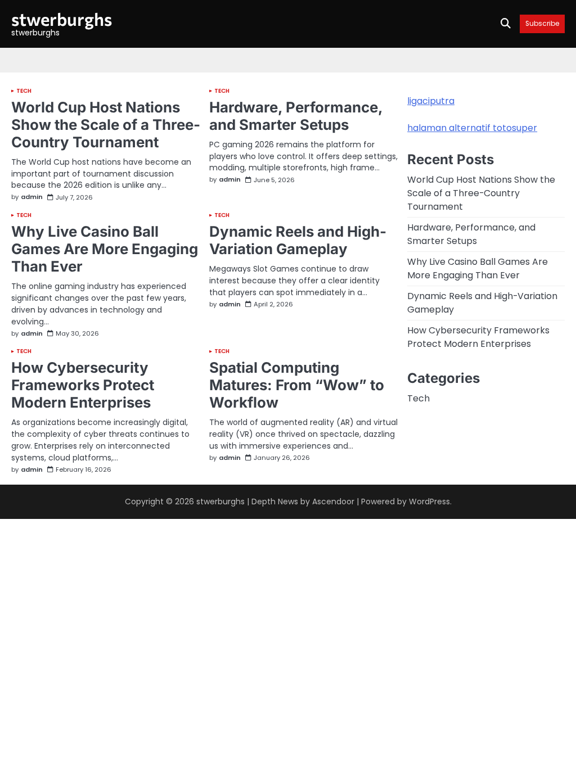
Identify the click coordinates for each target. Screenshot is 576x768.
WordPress (429, 501)
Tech (24, 91)
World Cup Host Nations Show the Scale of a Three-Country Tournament (105, 124)
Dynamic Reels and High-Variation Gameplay (297, 240)
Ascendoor (333, 501)
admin (32, 197)
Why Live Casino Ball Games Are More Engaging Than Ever (104, 249)
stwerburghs (61, 18)
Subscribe (542, 24)
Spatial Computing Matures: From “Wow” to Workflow (296, 385)
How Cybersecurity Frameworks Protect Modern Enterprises (82, 385)
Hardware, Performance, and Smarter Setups (295, 115)
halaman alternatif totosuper (472, 127)
